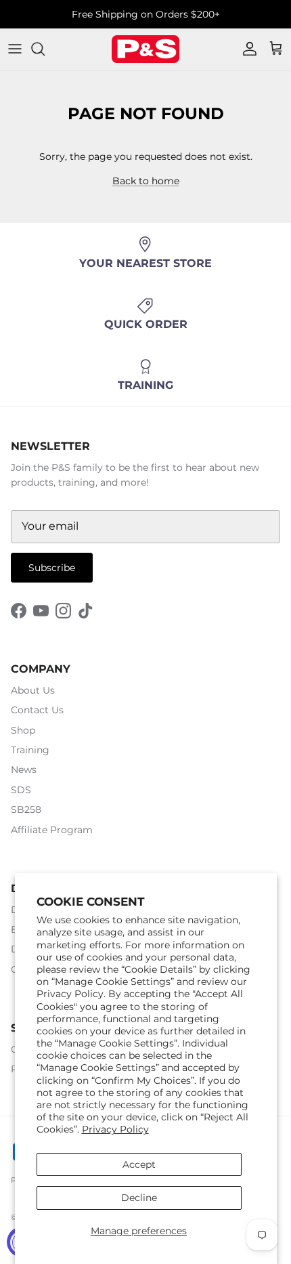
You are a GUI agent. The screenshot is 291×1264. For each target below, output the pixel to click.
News (24, 769)
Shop (23, 730)
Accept (139, 1164)
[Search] (45, 49)
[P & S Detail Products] (145, 49)
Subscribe (51, 568)
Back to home (145, 181)
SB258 (26, 809)
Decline (139, 1198)
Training (30, 750)
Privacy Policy (115, 1129)
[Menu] (15, 49)
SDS (21, 790)
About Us (33, 690)
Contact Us (37, 710)
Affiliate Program (52, 830)
